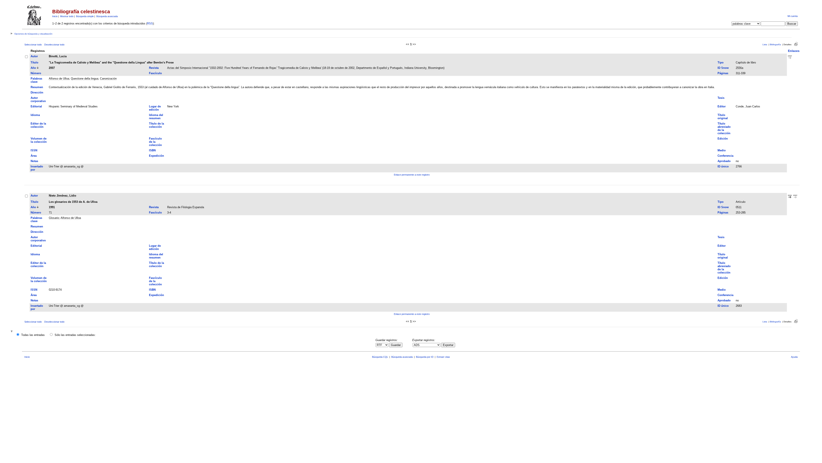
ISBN (152, 150)
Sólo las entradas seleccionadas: (75, 335)
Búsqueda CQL (380, 357)
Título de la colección (156, 125)
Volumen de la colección (39, 140)
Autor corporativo (38, 99)
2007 (52, 67)
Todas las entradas (33, 335)
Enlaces (794, 51)
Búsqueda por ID (424, 357)
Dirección (37, 92)
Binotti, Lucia (58, 56)
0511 (739, 207)
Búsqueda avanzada (107, 16)
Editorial (36, 106)
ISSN (34, 150)
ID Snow (723, 67)
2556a (739, 67)
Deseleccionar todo (54, 44)
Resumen (37, 87)
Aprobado (724, 161)
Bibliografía (775, 44)
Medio (722, 150)
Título (34, 62)
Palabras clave (36, 80)
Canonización (108, 78)
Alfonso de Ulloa (59, 78)
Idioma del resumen (156, 116)
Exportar (448, 345)
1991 (52, 207)
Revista (154, 67)
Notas (34, 161)
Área (34, 155)
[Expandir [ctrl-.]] (12, 332)
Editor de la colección (38, 125)
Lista (764, 44)
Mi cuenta (793, 16)
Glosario (54, 217)
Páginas (723, 73)
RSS (150, 23)
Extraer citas (443, 357)
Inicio (55, 16)
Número (36, 73)
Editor (722, 106)
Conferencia (725, 155)
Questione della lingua (84, 78)
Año (33, 67)
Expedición (156, 155)
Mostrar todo (66, 16)
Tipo (721, 62)
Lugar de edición (155, 108)
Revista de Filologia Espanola (185, 207)
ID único (723, 166)
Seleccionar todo (33, 44)
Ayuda (794, 357)
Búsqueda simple (85, 16)
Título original (723, 116)
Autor (34, 56)
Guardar (396, 345)
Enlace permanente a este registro (412, 174)
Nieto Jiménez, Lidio (62, 195)
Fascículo (155, 73)
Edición (723, 138)
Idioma (35, 115)
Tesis (721, 97)
